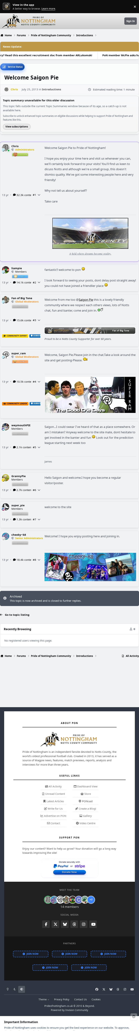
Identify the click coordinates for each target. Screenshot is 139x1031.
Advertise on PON (54, 816)
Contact (55, 823)
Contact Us (80, 999)
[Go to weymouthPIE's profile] (5, 426)
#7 (34, 519)
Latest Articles (55, 801)
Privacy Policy (61, 999)
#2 (34, 282)
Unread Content (55, 794)
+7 (91, 899)
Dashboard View (87, 786)
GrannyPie (18, 476)
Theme (43, 999)
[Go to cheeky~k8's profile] (5, 536)
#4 (34, 381)
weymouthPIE (20, 425)
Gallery (87, 816)
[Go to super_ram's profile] (5, 354)
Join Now (32, 953)
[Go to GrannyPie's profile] (5, 477)
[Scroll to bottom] (133, 1016)
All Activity (55, 786)
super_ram (18, 353)
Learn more (7, 6)
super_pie (18, 505)
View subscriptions (16, 126)
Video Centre (87, 823)
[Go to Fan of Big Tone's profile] (5, 299)
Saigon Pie (86, 300)
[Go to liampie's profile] (5, 269)
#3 (34, 320)
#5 (34, 447)
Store (87, 794)
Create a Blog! (87, 808)
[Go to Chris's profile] (6, 89)
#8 (34, 559)
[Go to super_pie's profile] (5, 506)
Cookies (96, 999)
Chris (14, 146)
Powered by (69, 1010)
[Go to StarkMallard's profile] (85, 900)
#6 (34, 490)
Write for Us (55, 808)
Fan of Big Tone (21, 298)
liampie (16, 268)
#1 (34, 195)
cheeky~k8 (18, 534)
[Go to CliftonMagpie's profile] (79, 900)
